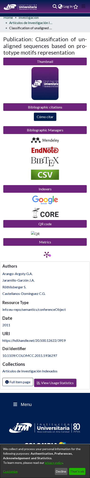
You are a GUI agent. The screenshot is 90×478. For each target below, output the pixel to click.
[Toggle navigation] (83, 6)
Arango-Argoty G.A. (17, 274)
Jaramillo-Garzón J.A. (18, 280)
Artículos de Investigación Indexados (31, 23)
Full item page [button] (19, 382)
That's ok (77, 471)
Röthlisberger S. (14, 287)
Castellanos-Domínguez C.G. (23, 293)
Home (8, 17)
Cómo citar (45, 117)
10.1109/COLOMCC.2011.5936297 (29, 355)
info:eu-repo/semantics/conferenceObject (34, 309)
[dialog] (45, 461)
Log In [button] (68, 6)
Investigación (29, 17)
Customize (10, 471)
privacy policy (54, 462)
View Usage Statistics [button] (57, 383)
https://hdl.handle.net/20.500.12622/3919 (34, 340)
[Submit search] (54, 6)
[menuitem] (60, 6)
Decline (61, 471)
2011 (6, 325)
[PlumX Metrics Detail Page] (47, 254)
